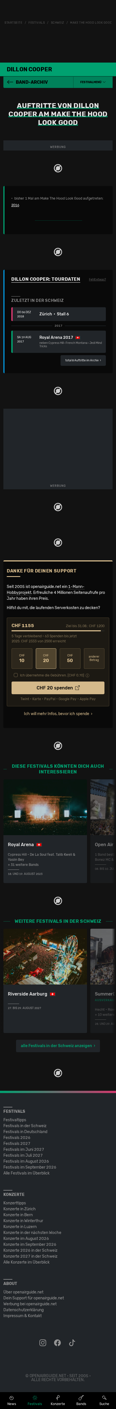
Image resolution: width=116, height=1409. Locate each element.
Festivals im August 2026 (26, 1161)
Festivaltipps (14, 1120)
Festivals (36, 23)
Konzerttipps (14, 1203)
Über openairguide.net (23, 1292)
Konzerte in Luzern (20, 1226)
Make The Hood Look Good (91, 23)
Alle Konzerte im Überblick (26, 1262)
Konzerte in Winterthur (23, 1220)
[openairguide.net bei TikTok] (73, 1343)
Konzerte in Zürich (19, 1209)
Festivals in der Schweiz (24, 1125)
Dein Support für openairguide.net (33, 1298)
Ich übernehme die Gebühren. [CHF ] (52, 675)
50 (70, 658)
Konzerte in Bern (18, 1215)
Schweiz (57, 23)
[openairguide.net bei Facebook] (58, 1343)
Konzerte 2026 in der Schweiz (30, 1250)
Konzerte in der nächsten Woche (32, 1232)
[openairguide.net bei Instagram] (43, 1343)
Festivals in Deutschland (25, 1131)
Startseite (14, 23)
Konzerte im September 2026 (29, 1244)
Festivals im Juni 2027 (23, 1149)
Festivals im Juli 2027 (23, 1155)
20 (46, 658)
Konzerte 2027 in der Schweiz (30, 1256)
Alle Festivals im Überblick (26, 1173)
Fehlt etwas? (97, 279)
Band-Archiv (32, 82)
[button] (93, 82)
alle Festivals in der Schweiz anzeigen (56, 1045)
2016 (15, 205)
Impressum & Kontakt (22, 1315)
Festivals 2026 (16, 1137)
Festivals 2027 (16, 1143)
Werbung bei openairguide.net (30, 1304)
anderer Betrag (94, 658)
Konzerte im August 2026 (26, 1238)
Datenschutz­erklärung (23, 1310)
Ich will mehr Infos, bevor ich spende (56, 713)
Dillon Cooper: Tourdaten (45, 279)
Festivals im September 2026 (29, 1167)
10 (22, 658)
